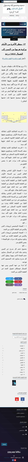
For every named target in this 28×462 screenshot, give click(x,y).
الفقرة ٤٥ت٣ (7, 58)
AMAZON (12, 16)
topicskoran (6, 457)
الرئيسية (22, 24)
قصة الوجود (15, 37)
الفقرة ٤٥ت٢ (16, 58)
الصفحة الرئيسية (21, 37)
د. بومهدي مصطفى (21, 413)
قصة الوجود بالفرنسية (20, 416)
